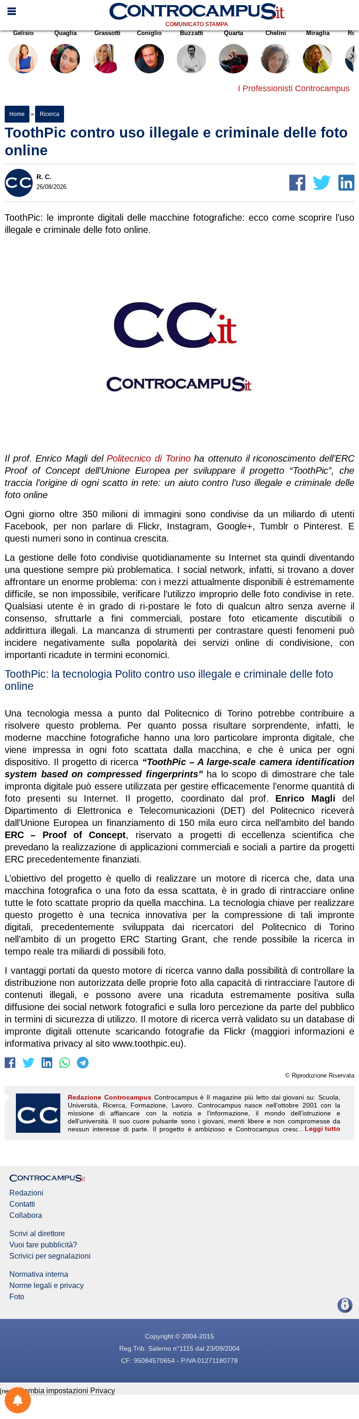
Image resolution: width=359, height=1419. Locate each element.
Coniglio (149, 32)
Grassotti (107, 32)
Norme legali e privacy (46, 1285)
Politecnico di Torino (148, 458)
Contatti (22, 1204)
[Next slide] (352, 56)
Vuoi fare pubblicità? (43, 1245)
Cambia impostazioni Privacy (66, 1391)
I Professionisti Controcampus (294, 88)
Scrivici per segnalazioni (50, 1256)
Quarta (233, 32)
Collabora (25, 1215)
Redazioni (26, 1193)
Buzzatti (191, 32)
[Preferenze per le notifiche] (18, 1400)
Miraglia (318, 32)
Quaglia (65, 32)
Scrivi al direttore (37, 1234)
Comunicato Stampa (196, 24)
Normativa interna (38, 1274)
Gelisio (23, 32)
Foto (16, 1297)
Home (17, 114)
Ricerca (49, 114)
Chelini (276, 32)
